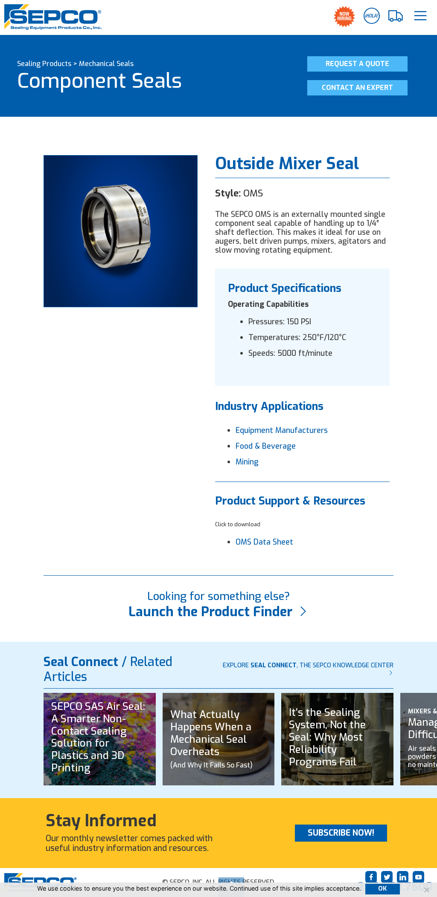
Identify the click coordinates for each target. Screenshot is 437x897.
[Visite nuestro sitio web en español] (372, 16)
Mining (247, 462)
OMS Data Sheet (264, 542)
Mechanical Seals (106, 63)
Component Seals (99, 81)
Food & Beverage (266, 446)
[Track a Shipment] (396, 16)
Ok (382, 889)
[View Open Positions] (344, 16)
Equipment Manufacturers (282, 430)
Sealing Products (44, 63)
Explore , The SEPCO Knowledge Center (308, 665)
